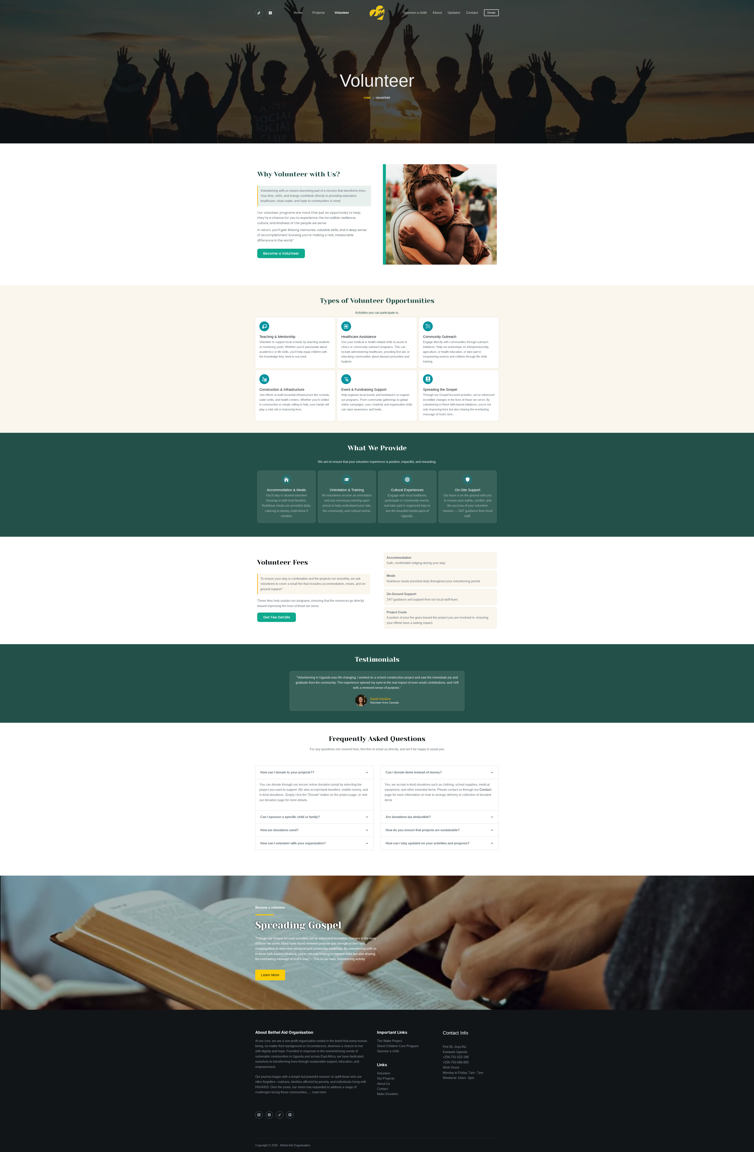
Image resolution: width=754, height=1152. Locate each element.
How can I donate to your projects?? (287, 772)
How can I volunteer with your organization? (293, 843)
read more (319, 1092)
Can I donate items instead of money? (414, 772)
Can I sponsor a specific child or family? (290, 817)
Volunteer (342, 12)
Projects (318, 12)
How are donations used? (279, 830)
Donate (491, 12)
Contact (472, 12)
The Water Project (389, 1041)
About (437, 12)
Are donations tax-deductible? (408, 817)
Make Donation (387, 1094)
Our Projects (385, 1078)
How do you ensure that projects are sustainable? (423, 830)
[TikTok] (259, 13)
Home (298, 12)
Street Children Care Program (398, 1046)
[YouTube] (290, 1115)
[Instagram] (269, 1115)
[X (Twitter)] (270, 13)
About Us (383, 1083)
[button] (314, 772)
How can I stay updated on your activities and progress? (427, 843)
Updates (454, 12)
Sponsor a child (415, 12)
